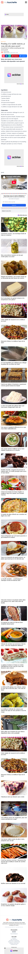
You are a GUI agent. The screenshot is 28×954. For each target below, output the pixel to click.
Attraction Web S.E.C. (11, 927)
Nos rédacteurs (14, 939)
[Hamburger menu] (26, 2)
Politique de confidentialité (14, 941)
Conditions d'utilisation (14, 940)
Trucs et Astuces (14, 933)
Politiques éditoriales (14, 943)
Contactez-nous (14, 944)
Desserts (14, 932)
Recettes (14, 931)
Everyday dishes (8, 210)
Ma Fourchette (6, 51)
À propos (14, 938)
